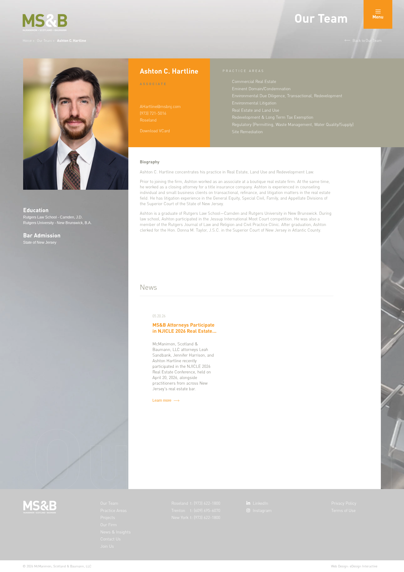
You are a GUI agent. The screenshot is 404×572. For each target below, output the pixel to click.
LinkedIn (260, 503)
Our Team (45, 40)
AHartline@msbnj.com (160, 106)
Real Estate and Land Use (255, 110)
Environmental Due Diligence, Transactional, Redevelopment (287, 95)
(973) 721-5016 (153, 113)
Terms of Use (343, 510)
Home (27, 40)
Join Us (107, 546)
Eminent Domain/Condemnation (261, 88)
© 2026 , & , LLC (57, 566)
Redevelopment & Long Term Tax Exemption (272, 117)
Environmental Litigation (254, 102)
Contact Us (110, 538)
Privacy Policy (343, 503)
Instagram (262, 510)
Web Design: (354, 566)
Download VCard (155, 130)
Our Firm (108, 524)
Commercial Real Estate (254, 81)
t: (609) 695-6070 (205, 510)
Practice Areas (113, 510)
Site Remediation (247, 131)
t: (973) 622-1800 (205, 503)
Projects (107, 517)
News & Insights (115, 531)
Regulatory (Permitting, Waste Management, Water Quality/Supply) (293, 124)
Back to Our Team (367, 40)
